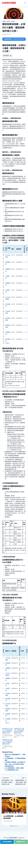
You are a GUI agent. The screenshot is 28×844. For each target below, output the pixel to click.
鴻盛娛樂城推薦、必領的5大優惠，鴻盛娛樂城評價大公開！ (20, 781)
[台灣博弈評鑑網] (9, 2)
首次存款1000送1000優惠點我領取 (14, 391)
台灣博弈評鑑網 (15, 235)
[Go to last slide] (4, 811)
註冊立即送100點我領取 (10, 595)
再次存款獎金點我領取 (9, 640)
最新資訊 (8, 21)
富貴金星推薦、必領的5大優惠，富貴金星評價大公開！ (7, 781)
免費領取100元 (21, 841)
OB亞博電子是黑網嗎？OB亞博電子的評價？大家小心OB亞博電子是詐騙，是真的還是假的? (15, 764)
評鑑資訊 (13, 21)
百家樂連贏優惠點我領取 (10, 483)
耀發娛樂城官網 (15, 118)
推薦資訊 (4, 21)
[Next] (24, 811)
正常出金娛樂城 (7, 841)
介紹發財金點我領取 (8, 557)
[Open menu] (25, 3)
